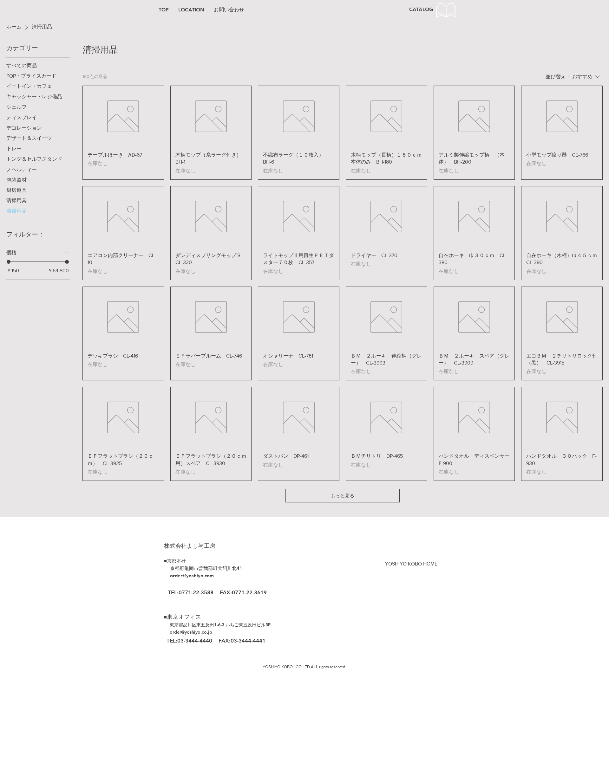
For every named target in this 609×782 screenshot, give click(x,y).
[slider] (8, 262)
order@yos (181, 632)
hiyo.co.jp (202, 632)
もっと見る (342, 495)
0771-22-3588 (196, 592)
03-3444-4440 (195, 640)
